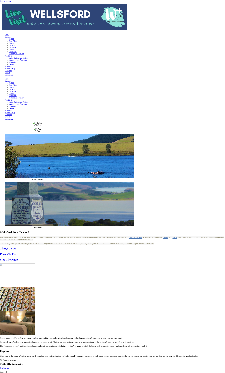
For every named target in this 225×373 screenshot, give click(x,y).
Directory (8, 71)
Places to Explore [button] (9, 360)
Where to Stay (10, 69)
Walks (11, 64)
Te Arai (12, 45)
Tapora (12, 43)
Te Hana (12, 47)
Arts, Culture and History (18, 58)
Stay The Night (9, 259)
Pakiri (11, 39)
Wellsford (13, 52)
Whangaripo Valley (16, 54)
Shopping (13, 62)
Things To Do (8, 248)
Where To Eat (10, 66)
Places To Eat (8, 254)
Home (7, 35)
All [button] (1, 360)
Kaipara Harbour (135, 237)
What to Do (9, 56)
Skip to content (5, 1)
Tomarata (12, 50)
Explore (8, 37)
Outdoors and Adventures (18, 60)
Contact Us (9, 75)
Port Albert (13, 41)
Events (7, 73)
